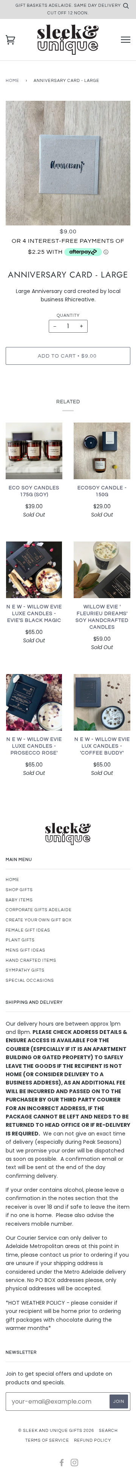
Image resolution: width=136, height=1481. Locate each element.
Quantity (68, 315)
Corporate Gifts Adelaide (39, 910)
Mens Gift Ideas (25, 950)
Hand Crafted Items (31, 960)
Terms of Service (47, 1440)
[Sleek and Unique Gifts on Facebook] (62, 1464)
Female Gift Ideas (28, 930)
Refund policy (92, 1440)
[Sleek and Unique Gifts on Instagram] (75, 1464)
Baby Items (19, 900)
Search (108, 1431)
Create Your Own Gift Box (39, 920)
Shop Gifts (19, 890)
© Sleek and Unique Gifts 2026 (56, 1431)
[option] (68, 163)
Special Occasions (30, 980)
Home (12, 81)
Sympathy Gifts (25, 970)
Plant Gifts (20, 940)
